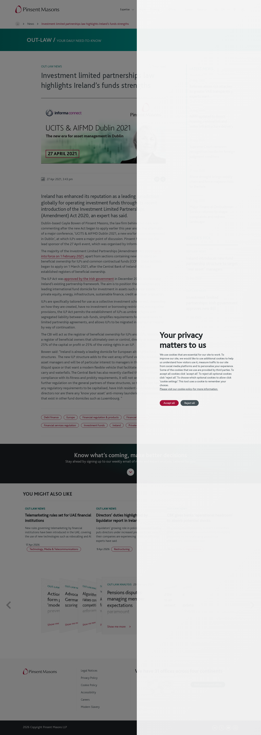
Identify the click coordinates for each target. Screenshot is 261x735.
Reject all (189, 402)
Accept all (169, 402)
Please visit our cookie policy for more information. (189, 389)
